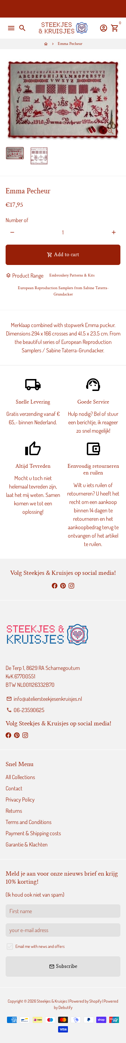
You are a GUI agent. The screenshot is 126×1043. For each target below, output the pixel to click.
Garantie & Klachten (27, 844)
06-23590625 (25, 709)
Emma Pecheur (70, 43)
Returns (14, 810)
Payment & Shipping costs (33, 833)
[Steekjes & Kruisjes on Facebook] (54, 585)
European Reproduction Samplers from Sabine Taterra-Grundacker (63, 291)
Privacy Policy (20, 799)
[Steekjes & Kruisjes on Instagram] (71, 585)
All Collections (20, 776)
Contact (14, 788)
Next (113, 100)
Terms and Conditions (28, 821)
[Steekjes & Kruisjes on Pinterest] (63, 585)
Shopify (95, 1001)
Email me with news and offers (40, 946)
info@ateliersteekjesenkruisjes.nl (44, 698)
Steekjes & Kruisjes (52, 1001)
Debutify (65, 1007)
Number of (17, 220)
